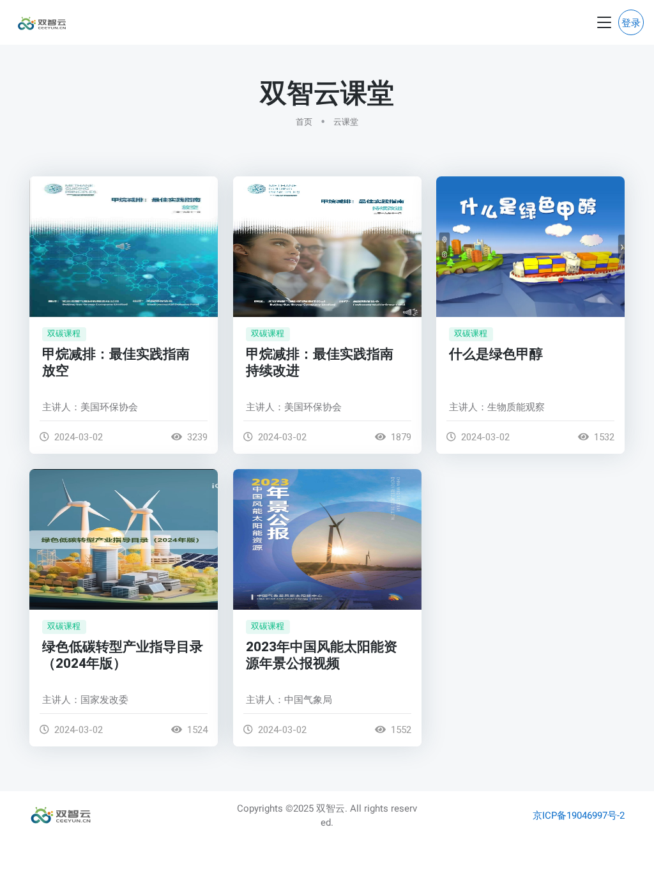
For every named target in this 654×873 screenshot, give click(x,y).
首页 (304, 122)
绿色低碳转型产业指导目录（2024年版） (122, 655)
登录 (631, 23)
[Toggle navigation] (604, 22)
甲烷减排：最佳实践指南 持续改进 (319, 362)
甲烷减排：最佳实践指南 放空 (116, 362)
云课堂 (345, 122)
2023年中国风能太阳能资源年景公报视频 (321, 655)
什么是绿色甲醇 (496, 354)
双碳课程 (63, 333)
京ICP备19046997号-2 (579, 815)
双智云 (330, 808)
